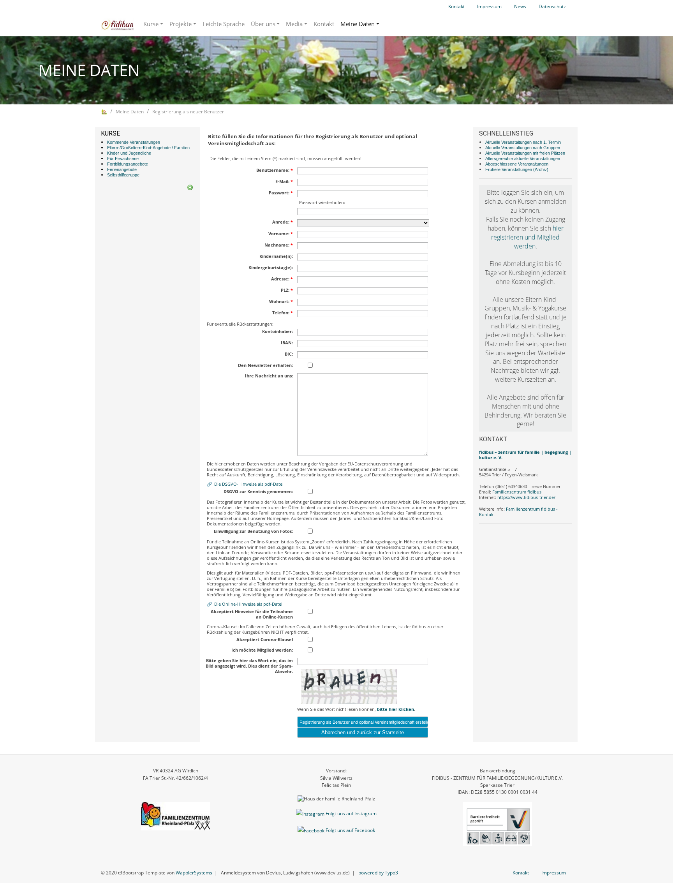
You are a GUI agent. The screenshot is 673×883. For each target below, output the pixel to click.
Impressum (489, 6)
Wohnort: (281, 301)
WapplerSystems (194, 872)
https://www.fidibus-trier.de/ (526, 497)
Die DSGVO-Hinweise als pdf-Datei (249, 484)
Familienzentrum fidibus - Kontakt (518, 511)
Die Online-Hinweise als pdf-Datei (248, 604)
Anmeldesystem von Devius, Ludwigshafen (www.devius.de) (285, 872)
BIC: (289, 354)
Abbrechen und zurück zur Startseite (362, 732)
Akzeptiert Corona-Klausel (264, 639)
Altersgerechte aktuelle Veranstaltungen (522, 158)
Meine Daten (357, 24)
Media (294, 24)
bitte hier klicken (395, 709)
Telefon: (282, 312)
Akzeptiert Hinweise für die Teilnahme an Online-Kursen (252, 614)
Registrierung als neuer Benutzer (188, 111)
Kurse (151, 24)
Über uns (263, 24)
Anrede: (282, 222)
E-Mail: (284, 181)
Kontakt (456, 6)
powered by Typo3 (378, 872)
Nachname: (278, 245)
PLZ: (287, 290)
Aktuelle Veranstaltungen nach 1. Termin (523, 142)
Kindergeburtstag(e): (270, 267)
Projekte (180, 24)
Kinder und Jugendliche (129, 153)
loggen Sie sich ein (526, 192)
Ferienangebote (122, 169)
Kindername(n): (276, 256)
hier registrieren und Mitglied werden (527, 237)
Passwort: (281, 193)
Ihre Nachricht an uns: (269, 376)
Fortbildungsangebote (127, 164)
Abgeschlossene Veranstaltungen (516, 164)
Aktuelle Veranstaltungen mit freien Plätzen (525, 153)
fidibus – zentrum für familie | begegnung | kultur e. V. (525, 454)
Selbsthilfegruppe (123, 175)
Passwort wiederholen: (322, 202)
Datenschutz (552, 6)
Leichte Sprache (224, 24)
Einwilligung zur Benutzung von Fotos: (253, 531)
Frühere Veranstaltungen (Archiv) (516, 169)
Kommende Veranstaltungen (133, 142)
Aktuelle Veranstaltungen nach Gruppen (522, 147)
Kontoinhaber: (277, 331)
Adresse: (282, 279)
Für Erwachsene (123, 158)
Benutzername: (274, 170)
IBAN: (287, 342)
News (520, 6)
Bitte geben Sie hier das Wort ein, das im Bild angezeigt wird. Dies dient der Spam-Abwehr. (249, 666)
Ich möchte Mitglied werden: (262, 650)
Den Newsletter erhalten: (265, 365)
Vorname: (280, 233)
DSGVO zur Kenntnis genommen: (258, 491)
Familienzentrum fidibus (516, 492)
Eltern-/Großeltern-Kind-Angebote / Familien (148, 147)
